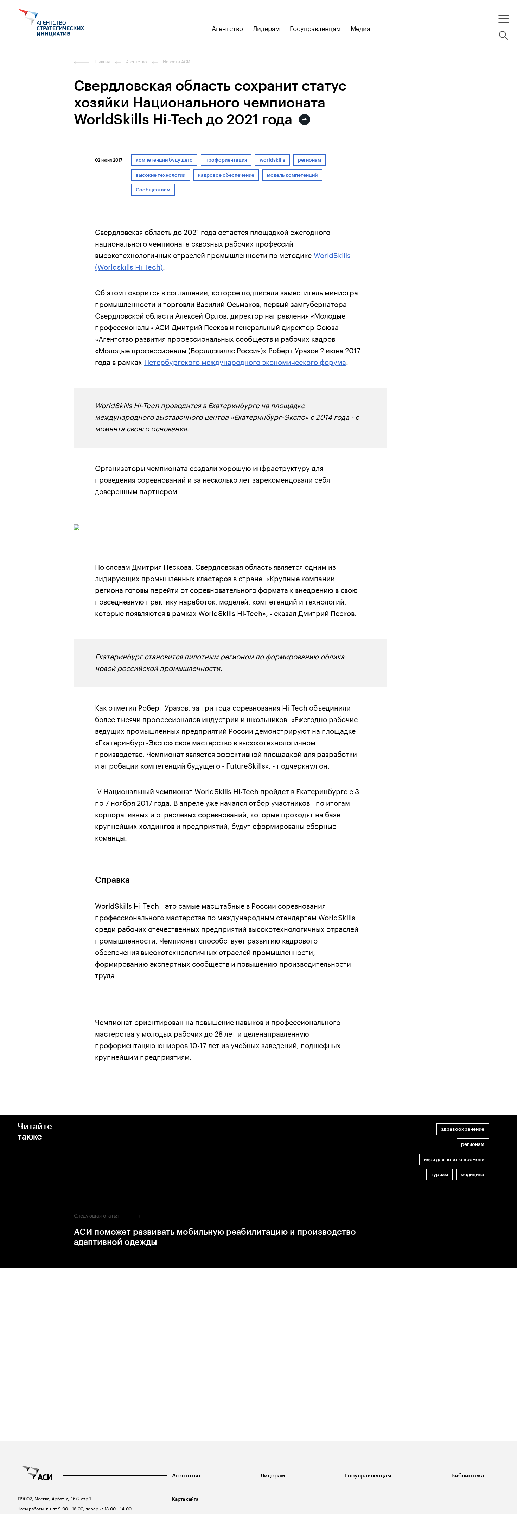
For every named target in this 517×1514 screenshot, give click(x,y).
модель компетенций (292, 175)
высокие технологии (160, 175)
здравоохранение (462, 1129)
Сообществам (153, 190)
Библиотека (467, 1475)
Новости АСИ (176, 61)
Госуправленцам (368, 1475)
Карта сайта (185, 1499)
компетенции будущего (164, 160)
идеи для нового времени (454, 1159)
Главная (102, 61)
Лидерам (272, 1475)
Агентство (186, 1475)
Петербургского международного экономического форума (245, 361)
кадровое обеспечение (226, 175)
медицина (472, 1174)
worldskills (272, 160)
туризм (439, 1174)
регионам (309, 160)
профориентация (226, 160)
